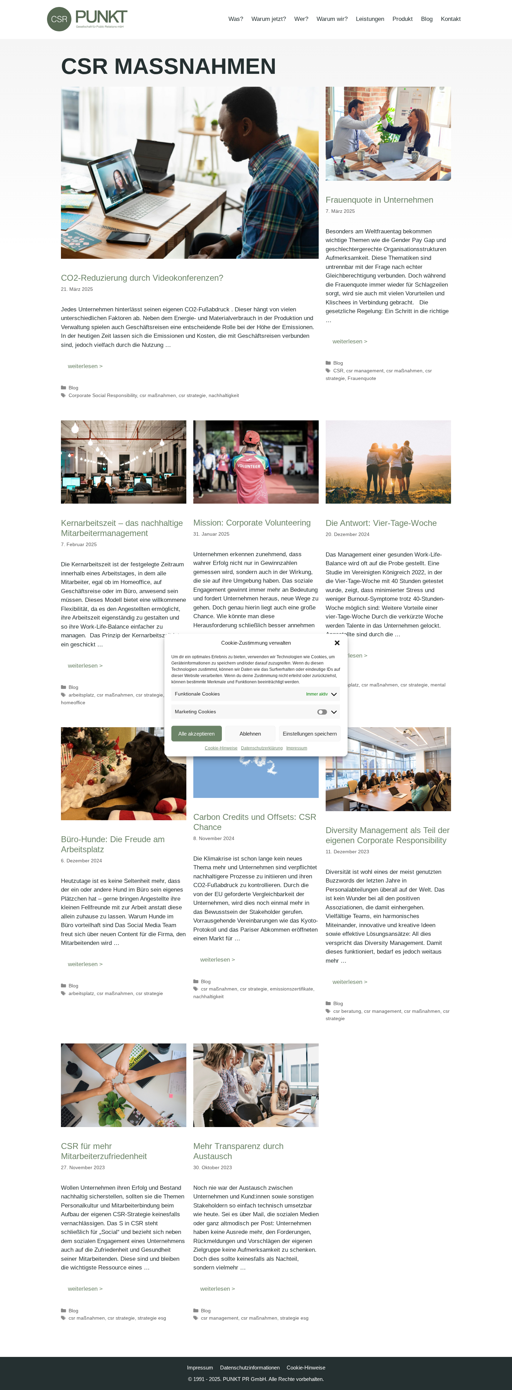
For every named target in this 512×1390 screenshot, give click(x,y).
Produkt (403, 19)
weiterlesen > (85, 366)
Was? (235, 19)
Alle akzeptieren (196, 733)
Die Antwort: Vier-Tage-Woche (381, 523)
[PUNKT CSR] (87, 19)
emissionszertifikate (291, 989)
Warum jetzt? (268, 19)
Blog (427, 19)
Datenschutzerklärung (262, 748)
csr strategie (192, 395)
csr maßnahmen (158, 395)
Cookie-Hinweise (221, 748)
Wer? (301, 19)
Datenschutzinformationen (250, 1367)
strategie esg (152, 1318)
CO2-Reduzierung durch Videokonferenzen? (142, 277)
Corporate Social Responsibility (103, 395)
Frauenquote (362, 378)
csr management (364, 370)
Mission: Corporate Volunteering (254, 522)
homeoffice (73, 702)
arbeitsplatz (81, 695)
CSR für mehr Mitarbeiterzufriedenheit (104, 1151)
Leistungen (370, 19)
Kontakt (451, 19)
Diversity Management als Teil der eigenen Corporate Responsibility (388, 835)
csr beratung (347, 1011)
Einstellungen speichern (310, 733)
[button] (337, 642)
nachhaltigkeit (224, 395)
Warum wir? (332, 19)
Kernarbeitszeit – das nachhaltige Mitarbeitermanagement (122, 528)
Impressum (296, 748)
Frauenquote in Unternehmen (379, 199)
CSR (338, 370)
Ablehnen (250, 733)
